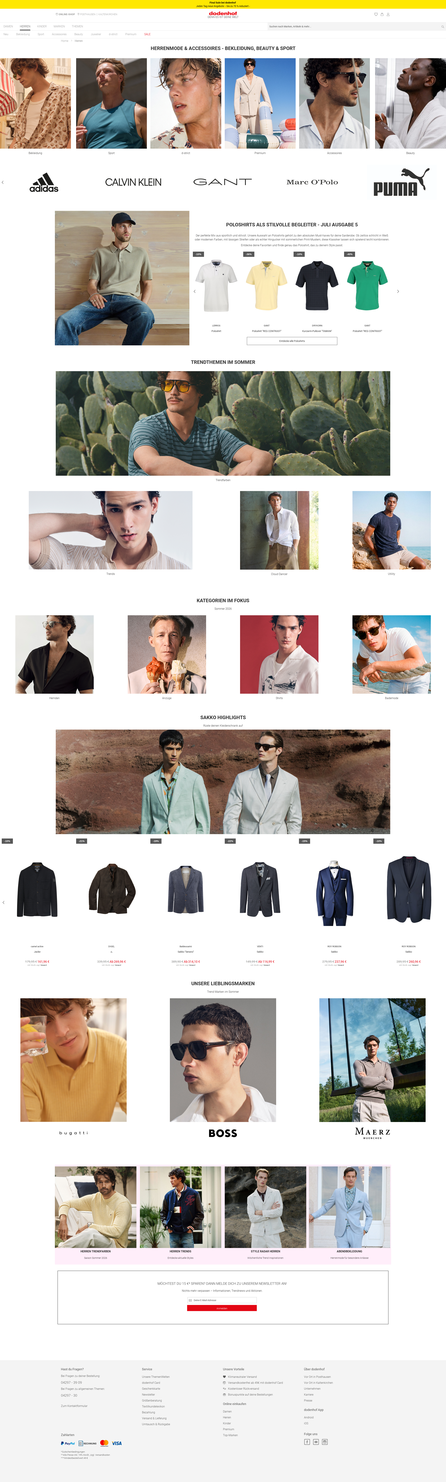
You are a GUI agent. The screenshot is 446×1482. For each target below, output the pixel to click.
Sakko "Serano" (186, 951)
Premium (228, 1429)
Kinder (227, 1423)
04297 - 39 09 (71, 1382)
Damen (227, 1411)
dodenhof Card (151, 1382)
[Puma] (402, 182)
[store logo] (223, 13)
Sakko (260, 951)
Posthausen (87, 14)
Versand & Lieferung (154, 1418)
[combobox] (357, 26)
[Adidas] (44, 182)
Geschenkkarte (151, 1388)
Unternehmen (312, 1388)
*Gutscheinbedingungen (73, 1451)
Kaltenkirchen (107, 14)
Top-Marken (230, 1435)
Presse (308, 1400)
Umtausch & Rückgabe (156, 1424)
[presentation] (2, 182)
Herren (227, 1417)
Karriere (308, 1394)
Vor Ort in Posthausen (317, 1376)
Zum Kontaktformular (74, 1406)
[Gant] (222, 182)
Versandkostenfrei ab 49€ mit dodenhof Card (255, 1382)
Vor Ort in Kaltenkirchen (318, 1382)
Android (309, 1417)
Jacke (37, 951)
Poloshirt (216, 331)
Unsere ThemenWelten (156, 1376)
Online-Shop (67, 14)
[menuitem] (8, 26)
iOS (306, 1423)
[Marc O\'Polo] (312, 182)
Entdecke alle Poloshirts (292, 341)
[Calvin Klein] (133, 182)
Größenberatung (152, 1400)
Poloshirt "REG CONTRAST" (266, 331)
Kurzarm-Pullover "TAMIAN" (317, 331)
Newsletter (148, 1394)
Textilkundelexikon (153, 1406)
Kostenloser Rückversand (243, 1388)
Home (64, 41)
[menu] (223, 27)
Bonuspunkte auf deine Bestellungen (250, 1394)
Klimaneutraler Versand (242, 1376)
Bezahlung (148, 1412)
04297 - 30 (69, 1395)
